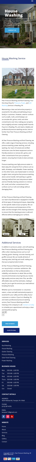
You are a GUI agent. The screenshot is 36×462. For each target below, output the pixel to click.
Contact (4, 442)
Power (23, 103)
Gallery (4, 439)
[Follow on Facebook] (3, 416)
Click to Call (11, 330)
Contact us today (28, 305)
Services (4, 432)
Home (4, 426)
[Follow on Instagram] (8, 416)
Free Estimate (10, 324)
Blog (3, 436)
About (4, 429)
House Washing (14, 13)
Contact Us (12, 30)
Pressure (17, 103)
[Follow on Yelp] (12, 416)
